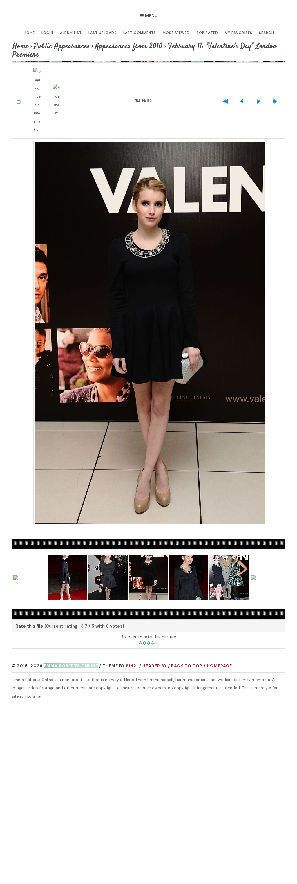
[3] (148, 581)
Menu (151, 16)
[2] (144, 581)
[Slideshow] (58, 82)
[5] (156, 581)
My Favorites (238, 32)
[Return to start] (226, 82)
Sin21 (132, 604)
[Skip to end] (276, 82)
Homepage (219, 604)
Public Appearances (52, 45)
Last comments (139, 32)
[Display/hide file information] (38, 82)
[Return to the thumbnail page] (20, 82)
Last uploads (102, 32)
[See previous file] (243, 82)
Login (47, 32)
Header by (154, 604)
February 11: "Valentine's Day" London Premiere (190, 45)
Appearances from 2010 (105, 45)
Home (29, 32)
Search (266, 32)
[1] (141, 581)
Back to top (186, 604)
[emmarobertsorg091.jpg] (149, 289)
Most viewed (176, 32)
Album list (71, 32)
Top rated (207, 32)
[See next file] (260, 82)
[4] (152, 581)
